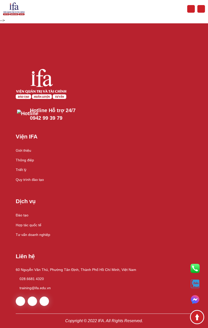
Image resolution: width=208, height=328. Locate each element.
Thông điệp (25, 160)
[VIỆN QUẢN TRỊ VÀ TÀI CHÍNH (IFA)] (14, 8)
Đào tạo (22, 215)
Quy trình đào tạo (30, 180)
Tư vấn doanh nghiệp (33, 235)
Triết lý (21, 170)
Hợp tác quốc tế (28, 225)
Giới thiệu (23, 150)
